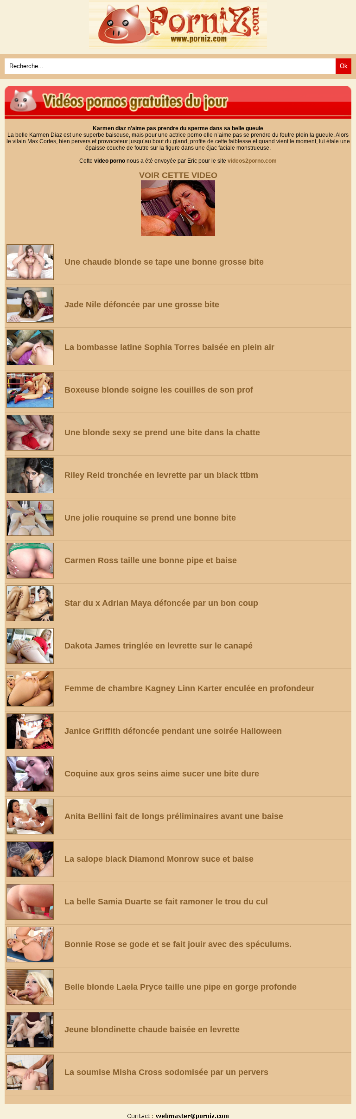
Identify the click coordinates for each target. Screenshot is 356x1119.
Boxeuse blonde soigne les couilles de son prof (158, 389)
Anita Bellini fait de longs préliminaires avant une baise (173, 816)
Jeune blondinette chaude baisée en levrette (152, 1029)
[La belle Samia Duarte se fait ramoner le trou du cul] (33, 902)
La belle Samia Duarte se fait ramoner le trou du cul (166, 901)
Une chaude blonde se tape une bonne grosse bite (164, 262)
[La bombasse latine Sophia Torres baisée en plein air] (33, 347)
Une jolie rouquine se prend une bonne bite (150, 517)
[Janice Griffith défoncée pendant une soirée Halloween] (33, 731)
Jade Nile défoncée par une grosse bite (141, 304)
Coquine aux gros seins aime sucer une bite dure (161, 773)
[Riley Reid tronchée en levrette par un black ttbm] (33, 475)
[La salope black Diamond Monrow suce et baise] (33, 859)
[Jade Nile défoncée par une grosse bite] (33, 305)
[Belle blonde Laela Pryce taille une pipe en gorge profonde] (33, 987)
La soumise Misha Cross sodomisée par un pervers (166, 1072)
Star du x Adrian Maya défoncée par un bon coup (161, 603)
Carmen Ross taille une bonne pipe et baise (150, 560)
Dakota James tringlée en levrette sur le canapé (158, 645)
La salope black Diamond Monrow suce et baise (159, 859)
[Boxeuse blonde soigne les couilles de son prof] (33, 390)
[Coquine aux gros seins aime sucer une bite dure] (33, 774)
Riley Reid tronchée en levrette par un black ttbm (161, 475)
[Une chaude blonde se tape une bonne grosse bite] (33, 262)
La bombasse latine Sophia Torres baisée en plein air (169, 347)
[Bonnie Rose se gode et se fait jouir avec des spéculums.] (33, 944)
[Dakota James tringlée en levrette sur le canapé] (33, 646)
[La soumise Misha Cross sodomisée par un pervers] (33, 1072)
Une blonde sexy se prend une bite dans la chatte (162, 432)
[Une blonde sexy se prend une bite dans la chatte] (33, 433)
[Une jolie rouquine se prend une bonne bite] (33, 518)
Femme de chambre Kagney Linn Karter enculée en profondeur (189, 688)
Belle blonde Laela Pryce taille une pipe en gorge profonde (180, 987)
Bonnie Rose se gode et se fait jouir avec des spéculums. (178, 944)
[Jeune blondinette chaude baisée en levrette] (33, 1030)
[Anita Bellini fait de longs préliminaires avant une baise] (33, 816)
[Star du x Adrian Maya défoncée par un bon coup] (33, 603)
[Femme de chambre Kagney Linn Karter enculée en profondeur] (33, 688)
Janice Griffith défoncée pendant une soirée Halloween (173, 731)
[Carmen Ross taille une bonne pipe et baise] (33, 561)
